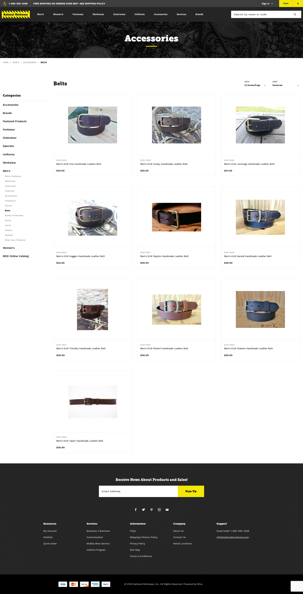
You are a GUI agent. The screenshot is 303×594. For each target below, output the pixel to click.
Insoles (8, 230)
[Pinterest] (153, 511)
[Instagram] (161, 511)
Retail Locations (182, 543)
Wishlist (48, 537)
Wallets (9, 235)
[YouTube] (167, 511)
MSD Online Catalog (16, 256)
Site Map (135, 550)
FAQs (133, 531)
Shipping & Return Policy (143, 537)
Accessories (160, 14)
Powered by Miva (192, 584)
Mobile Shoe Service (98, 543)
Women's (58, 14)
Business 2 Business (98, 531)
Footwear (78, 14)
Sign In (265, 3)
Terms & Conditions (141, 556)
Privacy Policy (137, 543)
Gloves (8, 206)
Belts (7, 211)
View (246, 82)
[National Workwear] (16, 14)
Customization (95, 537)
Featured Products (15, 121)
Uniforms (139, 14)
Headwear (10, 201)
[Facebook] (137, 511)
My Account (50, 531)
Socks (8, 220)
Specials (8, 146)
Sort (275, 82)
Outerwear (119, 14)
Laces (8, 225)
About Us (178, 531)
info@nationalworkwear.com (233, 537)
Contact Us (179, 537)
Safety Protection (14, 215)
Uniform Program (96, 550)
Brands (199, 14)
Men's (40, 14)
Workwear (98, 14)
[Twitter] (145, 511)
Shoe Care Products (15, 240)
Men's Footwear (13, 176)
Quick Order (50, 543)
